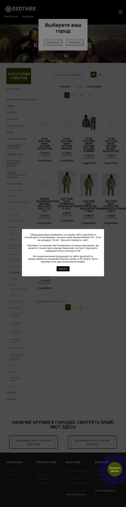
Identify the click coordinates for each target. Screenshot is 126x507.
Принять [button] (63, 268)
